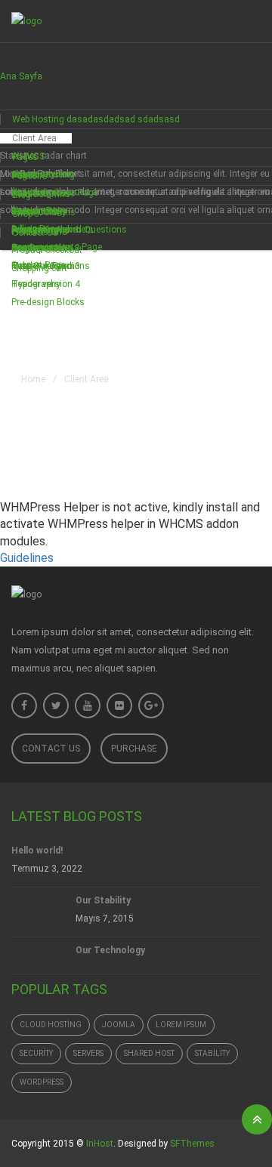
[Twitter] (56, 705)
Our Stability (103, 900)
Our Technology (110, 950)
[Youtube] (87, 705)
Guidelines (27, 558)
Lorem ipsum (181, 1024)
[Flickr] (119, 705)
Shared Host (149, 1053)
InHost (99, 1143)
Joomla (118, 1024)
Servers (88, 1053)
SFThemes (192, 1143)
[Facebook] (24, 705)
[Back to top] (257, 1119)
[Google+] (151, 705)
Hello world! (37, 850)
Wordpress (41, 1082)
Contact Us (51, 748)
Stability (212, 1053)
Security (36, 1053)
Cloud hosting (51, 1024)
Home (33, 379)
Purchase (134, 748)
